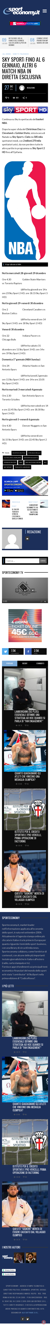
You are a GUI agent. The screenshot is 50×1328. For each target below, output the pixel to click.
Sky (45, 462)
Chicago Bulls (34, 453)
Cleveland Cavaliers (12, 458)
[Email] (27, 538)
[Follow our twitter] (5, 651)
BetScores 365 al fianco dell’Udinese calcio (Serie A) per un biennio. (17, 41)
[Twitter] (27, 1319)
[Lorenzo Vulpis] (31, 1257)
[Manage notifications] (44, 1322)
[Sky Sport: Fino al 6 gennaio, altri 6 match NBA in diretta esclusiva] (25, 109)
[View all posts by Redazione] (22, 88)
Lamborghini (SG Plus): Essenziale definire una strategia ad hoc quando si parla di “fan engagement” (30, 716)
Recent (24, 663)
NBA (20, 462)
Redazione (31, 87)
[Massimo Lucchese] (19, 1257)
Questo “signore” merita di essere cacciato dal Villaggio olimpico (29, 896)
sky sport (8, 467)
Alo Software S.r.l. (30, 1312)
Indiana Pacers (10, 462)
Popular (9, 663)
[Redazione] (7, 1257)
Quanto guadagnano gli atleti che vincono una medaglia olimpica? (28, 776)
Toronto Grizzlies (22, 467)
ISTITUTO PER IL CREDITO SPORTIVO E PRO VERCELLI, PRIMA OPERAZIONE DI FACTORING (28, 836)
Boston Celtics (19, 453)
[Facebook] (23, 1319)
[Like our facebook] (28, 651)
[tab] (9, 663)
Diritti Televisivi (21, 54)
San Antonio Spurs (33, 462)
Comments (40, 663)
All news (7, 54)
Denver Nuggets (31, 458)
